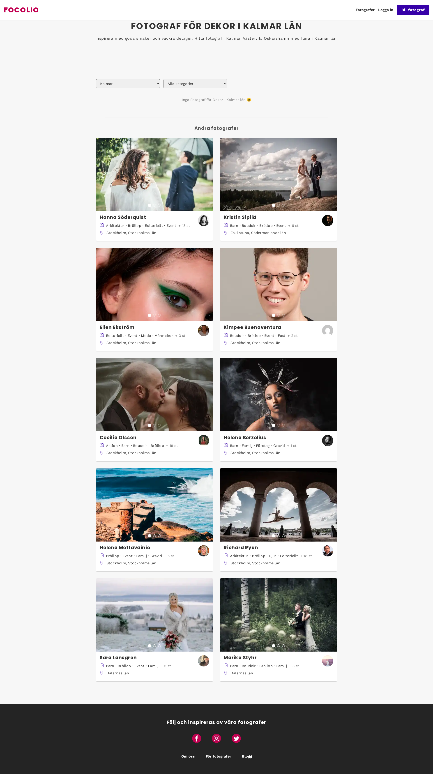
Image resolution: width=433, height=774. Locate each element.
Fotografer (365, 10)
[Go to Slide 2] (154, 205)
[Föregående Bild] (99, 174)
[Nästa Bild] (209, 174)
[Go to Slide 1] (149, 205)
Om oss (188, 756)
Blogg (247, 756)
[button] (154, 174)
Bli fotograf (413, 10)
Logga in (385, 10)
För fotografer (218, 756)
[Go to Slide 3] (159, 205)
